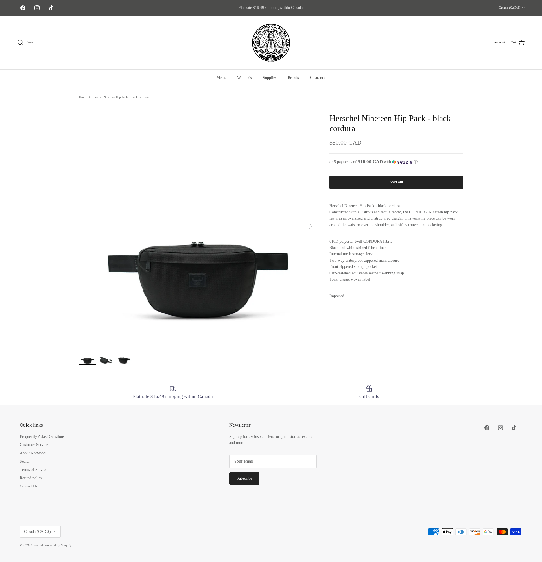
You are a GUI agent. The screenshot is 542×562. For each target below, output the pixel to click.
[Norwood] (271, 42)
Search (25, 461)
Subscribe (244, 478)
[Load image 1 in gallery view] (198, 224)
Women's (244, 78)
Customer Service (34, 445)
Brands (293, 78)
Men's (221, 78)
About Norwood (33, 453)
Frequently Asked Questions (42, 436)
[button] (396, 162)
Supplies (269, 78)
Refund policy (31, 478)
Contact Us (28, 486)
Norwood (36, 545)
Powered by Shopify (58, 545)
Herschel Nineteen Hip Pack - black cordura (120, 97)
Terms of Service (33, 469)
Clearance (317, 78)
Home (83, 97)
